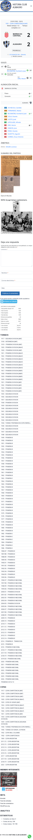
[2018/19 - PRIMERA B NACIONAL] (16, 655)
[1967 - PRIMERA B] (16, 490)
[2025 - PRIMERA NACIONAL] (16, 676)
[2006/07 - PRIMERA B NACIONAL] (16, 609)
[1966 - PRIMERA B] (16, 487)
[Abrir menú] (31, 6)
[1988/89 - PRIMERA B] (16, 557)
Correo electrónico (8, 280)
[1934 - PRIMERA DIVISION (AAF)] (16, 391)
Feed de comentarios (6, 803)
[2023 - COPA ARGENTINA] (16, 764)
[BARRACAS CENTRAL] (17, 35)
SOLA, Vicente (12, 116)
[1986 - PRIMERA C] (16, 548)
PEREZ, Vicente (12, 131)
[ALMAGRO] (17, 44)
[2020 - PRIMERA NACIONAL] (16, 661)
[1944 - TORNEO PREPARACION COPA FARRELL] (16, 423)
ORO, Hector (22, 79)
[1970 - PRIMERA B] (16, 498)
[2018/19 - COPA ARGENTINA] (16, 761)
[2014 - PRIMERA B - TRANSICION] (16, 641)
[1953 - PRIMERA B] (16, 449)
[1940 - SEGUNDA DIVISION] (16, 408)
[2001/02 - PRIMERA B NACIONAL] (16, 594)
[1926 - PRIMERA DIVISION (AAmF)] (16, 367)
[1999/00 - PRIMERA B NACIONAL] (16, 589)
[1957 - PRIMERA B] (16, 461)
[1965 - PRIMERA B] (16, 484)
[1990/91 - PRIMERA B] (16, 562)
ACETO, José (12, 119)
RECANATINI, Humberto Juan (16, 71)
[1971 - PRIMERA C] (16, 501)
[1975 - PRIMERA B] (16, 513)
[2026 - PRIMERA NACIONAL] (16, 679)
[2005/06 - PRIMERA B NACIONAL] (16, 606)
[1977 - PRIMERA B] (16, 519)
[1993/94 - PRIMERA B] (16, 571)
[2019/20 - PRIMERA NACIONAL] (16, 658)
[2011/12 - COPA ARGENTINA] (16, 741)
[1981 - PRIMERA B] (16, 530)
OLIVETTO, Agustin (14, 134)
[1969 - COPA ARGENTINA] (16, 738)
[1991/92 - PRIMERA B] (16, 565)
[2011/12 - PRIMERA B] (16, 626)
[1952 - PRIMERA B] (16, 446)
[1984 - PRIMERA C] (16, 542)
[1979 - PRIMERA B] (16, 525)
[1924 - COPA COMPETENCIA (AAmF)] (16, 705)
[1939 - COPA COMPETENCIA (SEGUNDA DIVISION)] (16, 723)
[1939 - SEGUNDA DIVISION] (16, 405)
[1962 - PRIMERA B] (16, 475)
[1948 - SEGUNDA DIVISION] (16, 434)
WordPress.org (5, 806)
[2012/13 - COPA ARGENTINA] (16, 744)
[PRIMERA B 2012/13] (16, 682)
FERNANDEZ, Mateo (14, 111)
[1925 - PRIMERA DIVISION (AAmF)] (16, 364)
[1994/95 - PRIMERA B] (16, 574)
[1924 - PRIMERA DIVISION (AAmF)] (16, 362)
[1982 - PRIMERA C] (16, 533)
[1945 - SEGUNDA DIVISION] (16, 426)
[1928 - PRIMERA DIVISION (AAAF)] (16, 373)
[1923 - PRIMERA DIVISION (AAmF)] (16, 359)
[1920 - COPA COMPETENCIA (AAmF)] (16, 699)
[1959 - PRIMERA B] (16, 466)
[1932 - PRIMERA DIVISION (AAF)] (16, 385)
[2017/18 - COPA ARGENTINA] (16, 759)
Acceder (2, 798)
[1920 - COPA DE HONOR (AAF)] (16, 702)
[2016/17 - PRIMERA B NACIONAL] (16, 650)
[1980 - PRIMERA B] (16, 527)
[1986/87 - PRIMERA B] (16, 551)
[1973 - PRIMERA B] (16, 507)
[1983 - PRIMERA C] (16, 536)
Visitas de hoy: (8, 821)
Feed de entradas (5, 801)
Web (3, 288)
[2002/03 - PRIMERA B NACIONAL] (16, 597)
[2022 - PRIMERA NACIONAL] (16, 667)
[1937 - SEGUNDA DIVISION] (16, 399)
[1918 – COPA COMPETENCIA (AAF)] (16, 693)
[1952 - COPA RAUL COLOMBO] (16, 732)
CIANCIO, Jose (12, 128)
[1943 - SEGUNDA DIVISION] (16, 417)
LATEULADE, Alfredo (14, 122)
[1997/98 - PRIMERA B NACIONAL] (16, 583)
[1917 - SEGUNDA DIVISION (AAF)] (16, 338)
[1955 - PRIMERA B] (16, 455)
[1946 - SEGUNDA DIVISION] (16, 428)
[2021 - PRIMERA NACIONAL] (16, 664)
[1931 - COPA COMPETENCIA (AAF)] (16, 714)
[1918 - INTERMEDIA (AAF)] (16, 341)
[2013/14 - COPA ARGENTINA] (16, 747)
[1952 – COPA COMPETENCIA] (16, 735)
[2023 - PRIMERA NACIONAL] (16, 670)
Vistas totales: (7, 824)
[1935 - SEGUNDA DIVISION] (16, 394)
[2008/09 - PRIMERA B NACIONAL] (16, 615)
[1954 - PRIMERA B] (16, 452)
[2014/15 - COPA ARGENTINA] (16, 750)
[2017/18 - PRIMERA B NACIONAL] (16, 653)
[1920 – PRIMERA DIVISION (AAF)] (16, 350)
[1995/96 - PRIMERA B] (16, 577)
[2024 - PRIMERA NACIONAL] (16, 673)
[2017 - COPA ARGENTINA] (16, 756)
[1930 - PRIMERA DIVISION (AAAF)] (16, 379)
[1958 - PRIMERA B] (16, 463)
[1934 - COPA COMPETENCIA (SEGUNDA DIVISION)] (16, 717)
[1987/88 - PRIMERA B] (16, 554)
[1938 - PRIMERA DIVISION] (16, 402)
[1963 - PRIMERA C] (16, 478)
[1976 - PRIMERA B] (16, 516)
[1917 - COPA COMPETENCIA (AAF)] (16, 690)
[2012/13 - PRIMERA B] (16, 629)
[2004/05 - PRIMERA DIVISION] (16, 603)
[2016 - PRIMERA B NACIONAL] (16, 647)
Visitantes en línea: (9, 819)
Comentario (4, 249)
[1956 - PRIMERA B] (16, 458)
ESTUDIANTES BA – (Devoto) (18, 54)
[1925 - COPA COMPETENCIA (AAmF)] (16, 708)
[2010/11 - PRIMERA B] (16, 623)
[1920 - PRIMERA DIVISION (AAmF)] (16, 347)
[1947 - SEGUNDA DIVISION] (16, 431)
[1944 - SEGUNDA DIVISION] (16, 420)
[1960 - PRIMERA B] (16, 469)
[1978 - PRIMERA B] (16, 522)
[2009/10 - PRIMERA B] (16, 618)
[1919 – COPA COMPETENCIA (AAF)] (16, 696)
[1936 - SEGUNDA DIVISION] (16, 396)
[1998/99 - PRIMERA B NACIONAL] (16, 586)
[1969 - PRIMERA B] (16, 495)
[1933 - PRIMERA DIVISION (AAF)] (16, 388)
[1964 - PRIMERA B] (16, 481)
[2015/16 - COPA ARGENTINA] (16, 753)
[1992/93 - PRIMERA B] (16, 568)
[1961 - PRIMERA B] (16, 472)
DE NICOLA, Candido (15, 108)
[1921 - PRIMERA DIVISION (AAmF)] (16, 353)
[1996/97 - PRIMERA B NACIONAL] (16, 580)
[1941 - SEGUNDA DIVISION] (16, 411)
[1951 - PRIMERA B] (16, 443)
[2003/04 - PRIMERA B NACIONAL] (16, 600)
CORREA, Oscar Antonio (15, 137)
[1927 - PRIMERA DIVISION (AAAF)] (16, 370)
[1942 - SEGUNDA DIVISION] (16, 414)
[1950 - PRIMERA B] (16, 440)
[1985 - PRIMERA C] (16, 545)
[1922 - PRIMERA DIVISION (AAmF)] (16, 356)
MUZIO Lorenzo (11, 147)
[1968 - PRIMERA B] (16, 493)
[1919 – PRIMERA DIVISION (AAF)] (16, 344)
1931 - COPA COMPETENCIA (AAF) (16, 24)
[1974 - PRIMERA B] (16, 510)
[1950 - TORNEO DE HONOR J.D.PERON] (16, 729)
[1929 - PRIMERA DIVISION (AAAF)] (16, 376)
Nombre (5, 273)
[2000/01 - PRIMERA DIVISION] (16, 591)
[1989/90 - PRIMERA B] (16, 559)
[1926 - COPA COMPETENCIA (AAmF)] (16, 711)
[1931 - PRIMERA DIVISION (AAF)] (16, 382)
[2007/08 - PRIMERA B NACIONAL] (16, 612)
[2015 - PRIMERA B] (16, 644)
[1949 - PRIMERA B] (16, 437)
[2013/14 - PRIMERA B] (16, 638)
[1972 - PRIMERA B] (16, 504)
